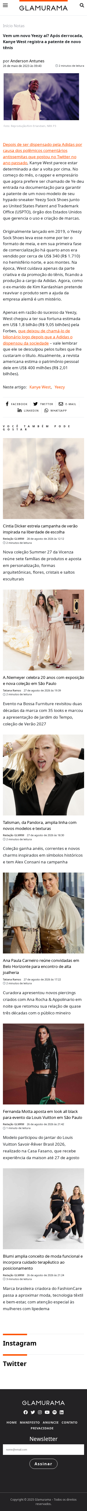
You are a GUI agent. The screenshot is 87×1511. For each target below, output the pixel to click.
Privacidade (42, 1428)
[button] (82, 5)
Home (12, 1422)
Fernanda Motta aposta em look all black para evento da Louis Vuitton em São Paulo (42, 1114)
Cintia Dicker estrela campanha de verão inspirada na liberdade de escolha (40, 529)
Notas (19, 25)
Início (8, 25)
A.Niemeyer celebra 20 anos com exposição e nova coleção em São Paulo (43, 680)
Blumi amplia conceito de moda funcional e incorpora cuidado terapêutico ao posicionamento (43, 1262)
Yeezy (60, 387)
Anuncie (51, 1422)
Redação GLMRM (13, 538)
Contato (70, 1422)
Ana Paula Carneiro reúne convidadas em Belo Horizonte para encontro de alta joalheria (41, 966)
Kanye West (40, 387)
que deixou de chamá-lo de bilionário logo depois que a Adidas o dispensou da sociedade (37, 337)
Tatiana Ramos (12, 690)
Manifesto (30, 1422)
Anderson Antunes (27, 61)
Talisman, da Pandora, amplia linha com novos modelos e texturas (40, 825)
